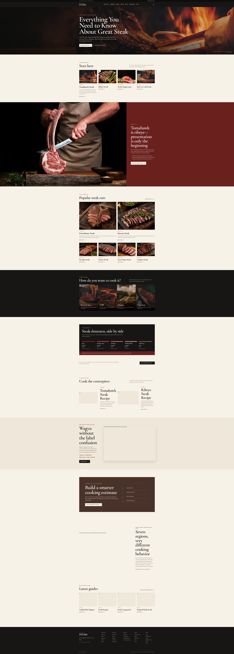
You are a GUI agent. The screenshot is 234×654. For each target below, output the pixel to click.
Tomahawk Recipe (126, 638)
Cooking (117, 4)
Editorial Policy (148, 636)
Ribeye (102, 636)
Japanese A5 (82, 455)
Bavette (102, 641)
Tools (137, 4)
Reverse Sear (114, 634)
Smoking (113, 638)
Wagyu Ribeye (89, 455)
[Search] (153, 4)
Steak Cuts (106, 4)
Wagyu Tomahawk (91, 457)
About (147, 634)
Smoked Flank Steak (144, 610)
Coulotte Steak (142, 259)
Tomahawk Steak (86, 87)
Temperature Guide (151, 0)
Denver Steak (103, 259)
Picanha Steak (84, 259)
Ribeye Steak (103, 87)
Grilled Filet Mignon (86, 610)
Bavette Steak (123, 233)
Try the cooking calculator (92, 504)
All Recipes (125, 634)
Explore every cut (149, 199)
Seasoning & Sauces (126, 639)
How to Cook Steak (144, 87)
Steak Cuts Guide (137, 634)
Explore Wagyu (83, 461)
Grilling (113, 636)
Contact (147, 638)
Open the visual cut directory (142, 569)
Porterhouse (103, 638)
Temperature (114, 641)
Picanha (102, 639)
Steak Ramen (103, 610)
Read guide (81, 96)
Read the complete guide (137, 163)
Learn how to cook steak (99, 45)
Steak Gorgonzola (124, 610)
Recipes (122, 4)
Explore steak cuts (84, 45)
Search (135, 641)
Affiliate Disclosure (149, 639)
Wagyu (126, 4)
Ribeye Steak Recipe (146, 393)
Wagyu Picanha (82, 457)
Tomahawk (112, 4)
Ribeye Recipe (125, 636)
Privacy (147, 641)
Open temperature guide (146, 362)
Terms (147, 643)
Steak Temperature (125, 87)
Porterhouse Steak (87, 233)
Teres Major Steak (124, 259)
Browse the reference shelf (146, 589)
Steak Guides (132, 4)
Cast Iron (113, 639)
